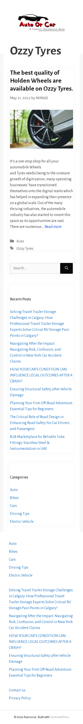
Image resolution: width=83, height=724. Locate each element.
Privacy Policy (20, 698)
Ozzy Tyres (24, 249)
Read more (53, 227)
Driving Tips (19, 514)
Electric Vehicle (22, 522)
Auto (20, 241)
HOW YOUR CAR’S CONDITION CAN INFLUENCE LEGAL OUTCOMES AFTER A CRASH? (41, 375)
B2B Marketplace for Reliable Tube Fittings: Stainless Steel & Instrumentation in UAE (37, 443)
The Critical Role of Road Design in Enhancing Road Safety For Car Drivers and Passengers (39, 423)
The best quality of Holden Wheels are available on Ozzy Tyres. (41, 80)
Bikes (14, 498)
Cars (13, 506)
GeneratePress (59, 717)
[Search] (66, 268)
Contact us (17, 690)
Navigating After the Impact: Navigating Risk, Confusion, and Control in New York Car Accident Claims (41, 622)
